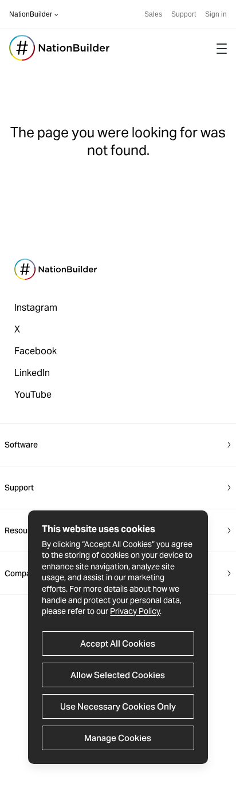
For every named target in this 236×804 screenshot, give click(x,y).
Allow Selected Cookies (117, 675)
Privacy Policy (135, 611)
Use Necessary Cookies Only (118, 706)
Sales (153, 14)
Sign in (216, 14)
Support (183, 14)
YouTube (33, 395)
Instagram (35, 308)
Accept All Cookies (117, 643)
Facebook (35, 351)
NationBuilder (30, 14)
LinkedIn (32, 373)
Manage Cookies (117, 737)
